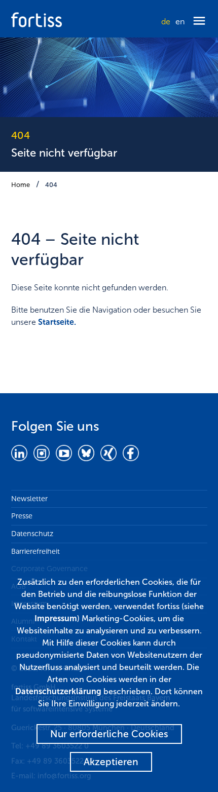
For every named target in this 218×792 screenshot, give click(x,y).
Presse (21, 515)
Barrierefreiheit (35, 551)
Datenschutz (32, 533)
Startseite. (57, 322)
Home (20, 184)
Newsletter (29, 498)
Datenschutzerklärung (58, 691)
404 (51, 184)
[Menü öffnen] (199, 21)
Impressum (55, 618)
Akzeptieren (111, 762)
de (165, 21)
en (180, 21)
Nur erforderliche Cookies (109, 734)
